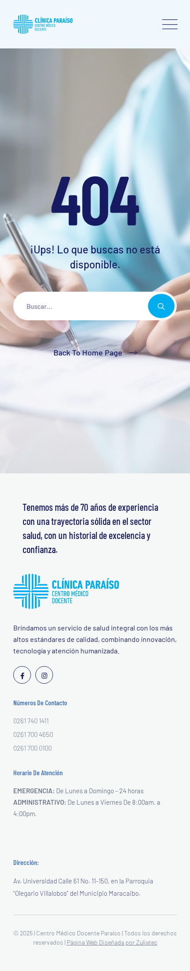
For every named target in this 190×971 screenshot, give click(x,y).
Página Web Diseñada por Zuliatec (112, 942)
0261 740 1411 (31, 721)
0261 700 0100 (32, 748)
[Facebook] (22, 675)
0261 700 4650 (33, 734)
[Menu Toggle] (168, 24)
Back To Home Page (87, 352)
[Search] (161, 306)
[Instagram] (44, 675)
